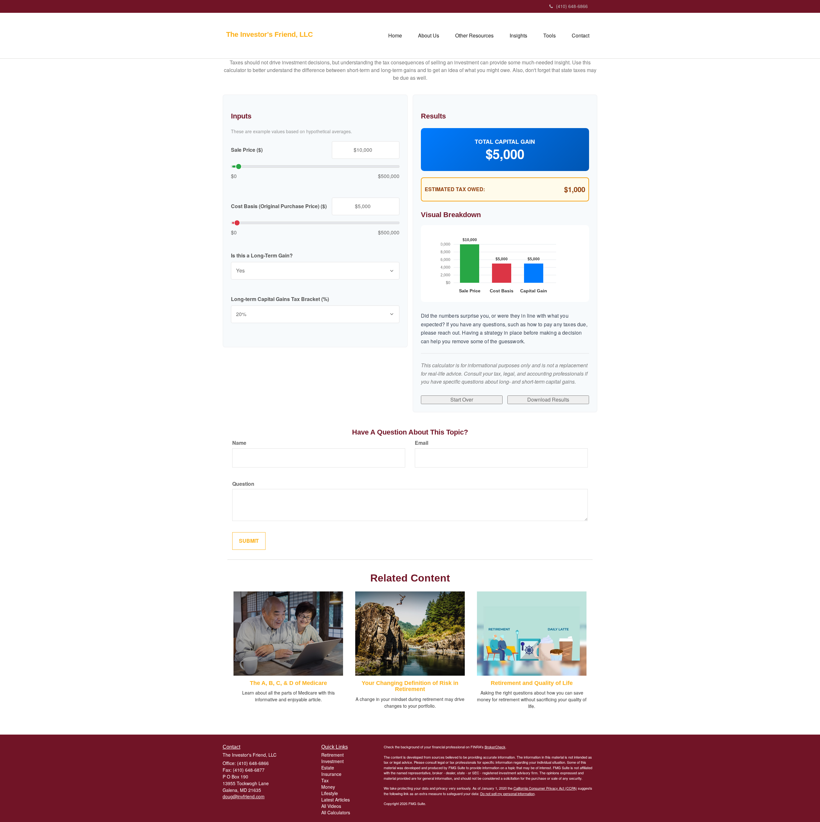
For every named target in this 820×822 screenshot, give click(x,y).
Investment (332, 761)
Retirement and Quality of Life (532, 683)
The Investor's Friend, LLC (269, 34)
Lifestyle (329, 793)
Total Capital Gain (505, 142)
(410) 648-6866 (572, 6)
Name (239, 442)
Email (421, 442)
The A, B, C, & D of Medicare (288, 683)
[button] (428, 35)
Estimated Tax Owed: (455, 189)
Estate (327, 767)
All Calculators (335, 812)
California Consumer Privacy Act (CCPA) (545, 788)
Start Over (461, 399)
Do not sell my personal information (507, 793)
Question (243, 483)
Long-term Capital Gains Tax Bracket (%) (280, 299)
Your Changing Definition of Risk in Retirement (410, 686)
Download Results (548, 399)
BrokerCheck (495, 746)
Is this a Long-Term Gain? (262, 255)
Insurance (331, 774)
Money (328, 787)
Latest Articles (335, 799)
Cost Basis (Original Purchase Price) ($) (279, 206)
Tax (325, 780)
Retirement (332, 755)
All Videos (331, 806)
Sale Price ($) (247, 149)
